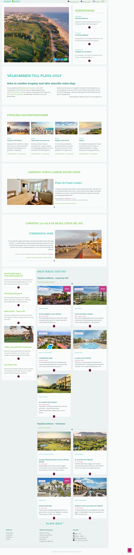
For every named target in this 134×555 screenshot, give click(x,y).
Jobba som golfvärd (45, 535)
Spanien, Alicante (43, 396)
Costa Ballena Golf (12, 59)
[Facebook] (58, 59)
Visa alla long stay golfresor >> (47, 282)
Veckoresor (22, 154)
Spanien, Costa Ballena (80, 500)
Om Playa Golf (43, 537)
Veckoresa (42, 435)
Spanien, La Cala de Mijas (45, 352)
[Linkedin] (62, 59)
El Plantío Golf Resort (48, 402)
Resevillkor (42, 539)
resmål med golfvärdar (16, 94)
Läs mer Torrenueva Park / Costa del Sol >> (40, 257)
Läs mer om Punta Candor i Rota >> (66, 203)
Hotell (8, 539)
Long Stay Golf (43, 289)
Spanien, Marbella (43, 308)
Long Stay (9, 535)
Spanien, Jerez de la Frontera (46, 454)
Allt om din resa (44, 533)
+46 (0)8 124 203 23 (81, 540)
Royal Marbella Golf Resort (50, 314)
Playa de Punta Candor (84, 314)
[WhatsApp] (65, 59)
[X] (55, 59)
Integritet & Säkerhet (46, 541)
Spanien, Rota (78, 308)
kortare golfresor (15, 92)
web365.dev (78, 552)
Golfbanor (9, 537)
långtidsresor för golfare (28, 88)
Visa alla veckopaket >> (44, 428)
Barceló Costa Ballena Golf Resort (89, 506)
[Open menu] (102, 1)
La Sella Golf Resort (83, 358)
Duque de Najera (45, 506)
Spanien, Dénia (78, 352)
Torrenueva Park (46, 358)
